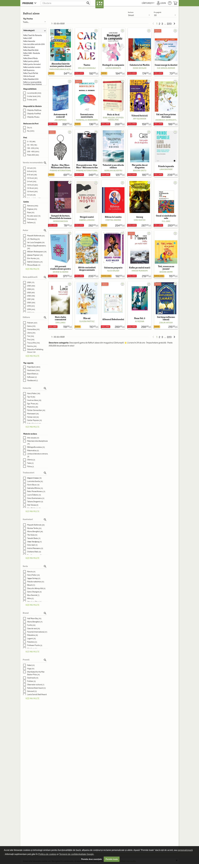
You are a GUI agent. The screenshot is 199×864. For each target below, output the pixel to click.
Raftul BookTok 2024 (30, 50)
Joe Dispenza (60, 120)
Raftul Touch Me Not (30, 73)
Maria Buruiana (56, 69)
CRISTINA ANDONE (113, 220)
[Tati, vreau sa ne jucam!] (166, 254)
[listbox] (165, 15)
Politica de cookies (47, 854)
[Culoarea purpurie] (113, 254)
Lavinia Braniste (113, 68)
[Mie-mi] (87, 305)
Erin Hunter (139, 220)
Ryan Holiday (109, 118)
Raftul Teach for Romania (32, 35)
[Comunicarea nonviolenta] (87, 102)
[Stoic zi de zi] (113, 102)
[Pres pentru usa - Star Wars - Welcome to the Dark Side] (87, 153)
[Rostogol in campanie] (113, 51)
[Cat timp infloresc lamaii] (166, 305)
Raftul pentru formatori (32, 64)
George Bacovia (60, 221)
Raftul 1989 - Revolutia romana (31, 54)
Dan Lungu (60, 322)
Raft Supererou (29, 70)
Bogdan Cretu (139, 170)
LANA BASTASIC (166, 169)
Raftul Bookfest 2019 (30, 79)
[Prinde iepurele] (166, 153)
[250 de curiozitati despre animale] (87, 254)
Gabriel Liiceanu (86, 220)
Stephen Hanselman (116, 119)
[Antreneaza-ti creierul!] (60, 102)
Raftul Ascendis (29, 41)
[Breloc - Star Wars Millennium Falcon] (60, 153)
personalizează (185, 850)
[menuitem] (148, 3)
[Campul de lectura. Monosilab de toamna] (60, 203)
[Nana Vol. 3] (139, 305)
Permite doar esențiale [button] (91, 859)
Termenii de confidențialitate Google (76, 854)
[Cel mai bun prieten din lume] (166, 102)
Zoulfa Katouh (166, 322)
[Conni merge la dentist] (166, 51)
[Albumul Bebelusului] (113, 305)
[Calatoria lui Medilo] (139, 51)
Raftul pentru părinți (31, 61)
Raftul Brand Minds (30, 58)
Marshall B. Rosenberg (87, 120)
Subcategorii (34, 30)
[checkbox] (35, 93)
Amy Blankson (139, 119)
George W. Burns (60, 272)
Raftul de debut (29, 47)
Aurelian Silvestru (113, 170)
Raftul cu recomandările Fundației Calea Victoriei (32, 83)
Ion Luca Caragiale (87, 68)
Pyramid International (60, 170)
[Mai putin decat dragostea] (139, 153)
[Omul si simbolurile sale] (166, 203)
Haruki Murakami (140, 271)
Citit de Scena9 (29, 76)
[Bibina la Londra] (113, 203)
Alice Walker (113, 271)
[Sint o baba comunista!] (60, 305)
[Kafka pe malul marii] (139, 254)
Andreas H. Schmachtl (166, 120)
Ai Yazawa (139, 321)
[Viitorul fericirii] (139, 102)
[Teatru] (87, 51)
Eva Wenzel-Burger (166, 68)
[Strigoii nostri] (87, 203)
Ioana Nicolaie (139, 68)
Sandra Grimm (166, 272)
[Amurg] (139, 203)
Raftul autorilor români (31, 67)
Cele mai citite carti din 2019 (34, 44)
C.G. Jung (166, 221)
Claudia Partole (86, 321)
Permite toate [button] (112, 859)
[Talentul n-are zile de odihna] (113, 153)
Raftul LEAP (27, 38)
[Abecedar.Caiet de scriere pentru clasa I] (60, 51)
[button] (65, 3)
